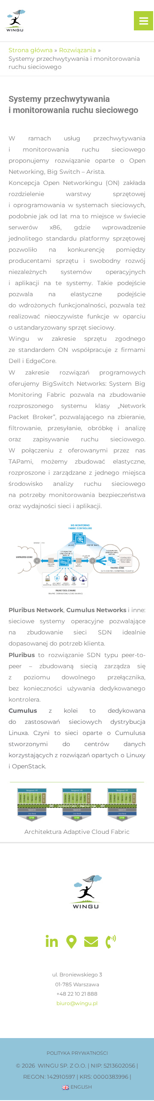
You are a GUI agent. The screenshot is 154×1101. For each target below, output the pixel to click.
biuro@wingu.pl (77, 1003)
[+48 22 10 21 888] (111, 942)
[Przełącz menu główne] (143, 20)
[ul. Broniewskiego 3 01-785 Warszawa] (71, 942)
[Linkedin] (52, 942)
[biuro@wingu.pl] (91, 942)
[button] (77, 1053)
